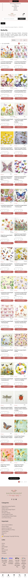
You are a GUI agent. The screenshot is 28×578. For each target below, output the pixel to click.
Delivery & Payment (7, 528)
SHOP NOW (15, 1)
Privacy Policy (5, 526)
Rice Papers (5, 511)
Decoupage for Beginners (15, 3)
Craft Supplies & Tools (7, 514)
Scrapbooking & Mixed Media (9, 516)
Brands (15, 8)
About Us (4, 533)
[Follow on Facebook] (11, 499)
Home (2, 27)
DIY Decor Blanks (6, 512)
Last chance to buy (6, 517)
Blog (15, 4)
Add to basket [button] (7, 69)
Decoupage (5, 546)
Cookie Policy (5, 531)
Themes (15, 7)
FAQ (3, 534)
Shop (3, 545)
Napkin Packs (5, 508)
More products (14, 478)
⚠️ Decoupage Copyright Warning (10, 536)
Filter (3, 23)
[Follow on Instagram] (13, 499)
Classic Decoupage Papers (8, 509)
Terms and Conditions (7, 525)
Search (21, 18)
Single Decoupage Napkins (11, 27)
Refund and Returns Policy (8, 529)
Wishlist (4, 551)
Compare (4, 553)
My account (5, 550)
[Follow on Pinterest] (16, 499)
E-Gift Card (15, 10)
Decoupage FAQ (15, 6)
